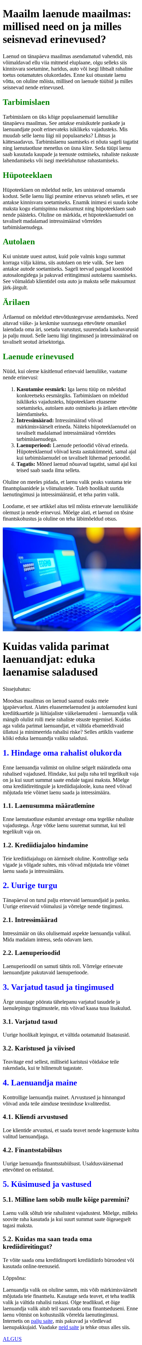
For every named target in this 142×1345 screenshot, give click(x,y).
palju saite (42, 1321)
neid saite (69, 1327)
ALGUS (12, 1339)
